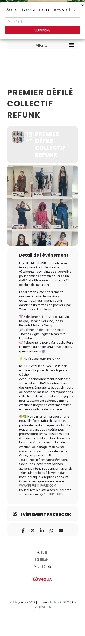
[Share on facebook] (23, 530)
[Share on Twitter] (32, 530)
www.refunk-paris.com (37, 485)
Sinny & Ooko (58, 602)
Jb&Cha (45, 607)
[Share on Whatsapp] (51, 530)
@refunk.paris (51, 494)
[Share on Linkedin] (42, 530)
